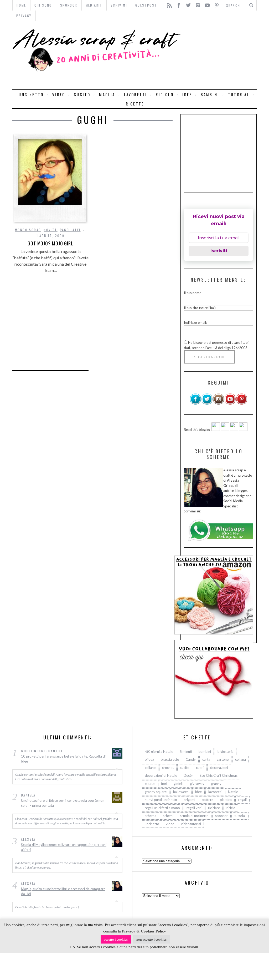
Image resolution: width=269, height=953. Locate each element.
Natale (233, 792)
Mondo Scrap (28, 230)
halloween (181, 792)
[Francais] (243, 429)
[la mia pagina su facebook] (195, 403)
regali (242, 800)
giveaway (197, 783)
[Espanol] (234, 429)
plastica (226, 800)
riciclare (214, 808)
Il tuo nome (192, 293)
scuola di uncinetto (194, 816)
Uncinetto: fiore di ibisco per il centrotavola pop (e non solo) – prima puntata (62, 803)
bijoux (149, 759)
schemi (168, 816)
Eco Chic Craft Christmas (218, 775)
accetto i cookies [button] (116, 939)
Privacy (24, 15)
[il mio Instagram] (218, 403)
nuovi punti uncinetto (161, 800)
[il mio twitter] (207, 403)
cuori (200, 767)
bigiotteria (226, 751)
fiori (164, 783)
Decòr (188, 775)
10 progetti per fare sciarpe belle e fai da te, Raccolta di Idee (63, 759)
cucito (82, 94)
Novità (50, 230)
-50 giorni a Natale (159, 751)
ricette (135, 104)
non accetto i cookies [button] (151, 939)
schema (150, 816)
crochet (168, 767)
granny (216, 783)
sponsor (221, 816)
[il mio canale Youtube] (230, 403)
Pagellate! (70, 230)
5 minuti (186, 751)
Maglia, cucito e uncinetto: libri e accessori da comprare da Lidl (63, 891)
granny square (156, 792)
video (58, 94)
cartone (223, 759)
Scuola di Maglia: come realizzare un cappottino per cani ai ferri (63, 847)
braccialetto (170, 759)
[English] (215, 429)
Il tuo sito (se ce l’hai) (200, 308)
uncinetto (31, 94)
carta (206, 759)
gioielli (178, 783)
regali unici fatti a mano (162, 808)
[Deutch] (225, 429)
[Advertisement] (220, 55)
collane (150, 767)
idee (187, 94)
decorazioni (219, 767)
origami (189, 800)
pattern (207, 800)
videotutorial (191, 824)
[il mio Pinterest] (241, 403)
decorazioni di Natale (161, 775)
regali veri (194, 808)
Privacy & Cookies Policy (144, 931)
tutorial (239, 94)
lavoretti (135, 94)
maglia (107, 94)
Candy (191, 759)
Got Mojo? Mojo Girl (50, 243)
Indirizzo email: (195, 322)
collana (240, 759)
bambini (210, 94)
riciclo (164, 94)
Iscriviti (218, 250)
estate (149, 783)
